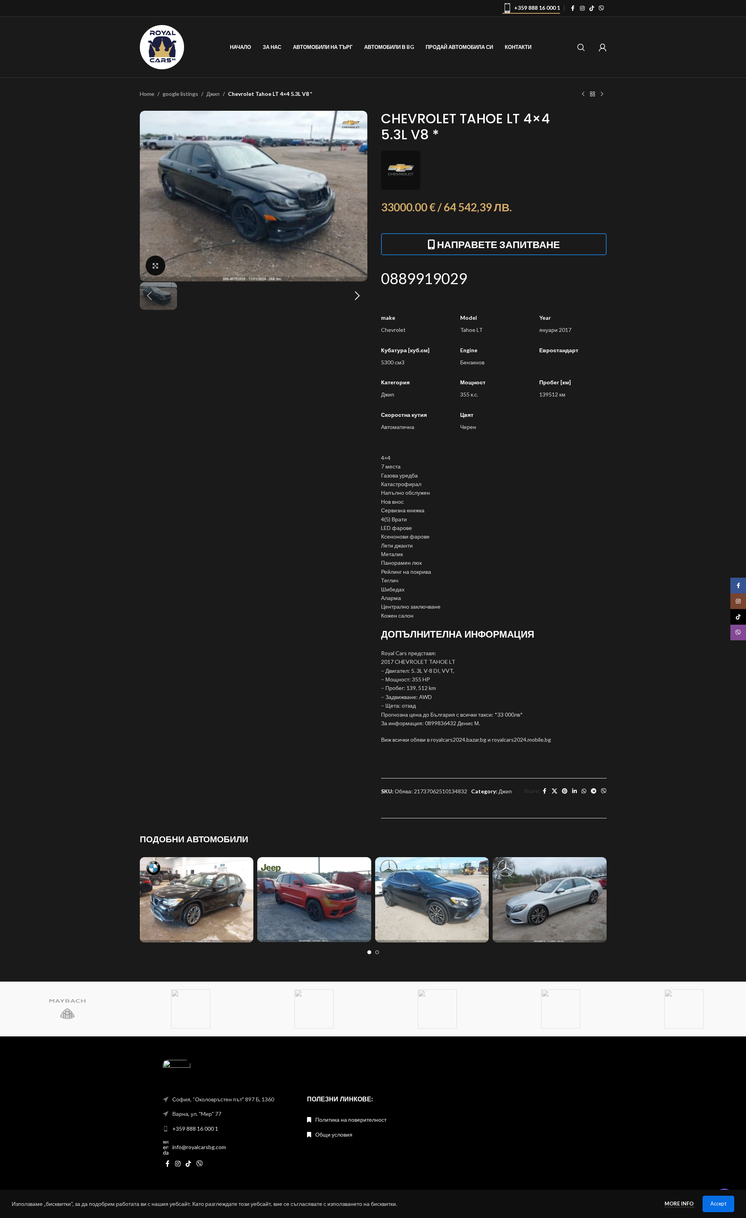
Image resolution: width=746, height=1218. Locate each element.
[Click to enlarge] (155, 265)
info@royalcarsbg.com (199, 1147)
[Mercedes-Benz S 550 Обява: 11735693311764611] (550, 899)
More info (680, 1203)
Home (147, 93)
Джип (213, 93)
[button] (149, 296)
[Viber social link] (601, 8)
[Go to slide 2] (377, 952)
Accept (718, 1203)
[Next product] (602, 94)
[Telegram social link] (594, 791)
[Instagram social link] (582, 8)
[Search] (581, 47)
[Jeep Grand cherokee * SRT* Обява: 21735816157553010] (314, 899)
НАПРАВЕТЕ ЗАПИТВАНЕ (498, 244)
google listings (180, 93)
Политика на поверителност (351, 1119)
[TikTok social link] (591, 8)
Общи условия (333, 1134)
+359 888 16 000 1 (537, 7)
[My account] (603, 47)
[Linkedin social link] (574, 791)
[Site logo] (162, 46)
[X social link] (554, 791)
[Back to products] (592, 94)
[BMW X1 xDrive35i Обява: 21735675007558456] (197, 899)
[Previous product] (583, 94)
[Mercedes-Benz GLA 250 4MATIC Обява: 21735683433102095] (432, 899)
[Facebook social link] (573, 8)
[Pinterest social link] (565, 791)
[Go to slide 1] (369, 952)
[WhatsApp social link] (584, 791)
